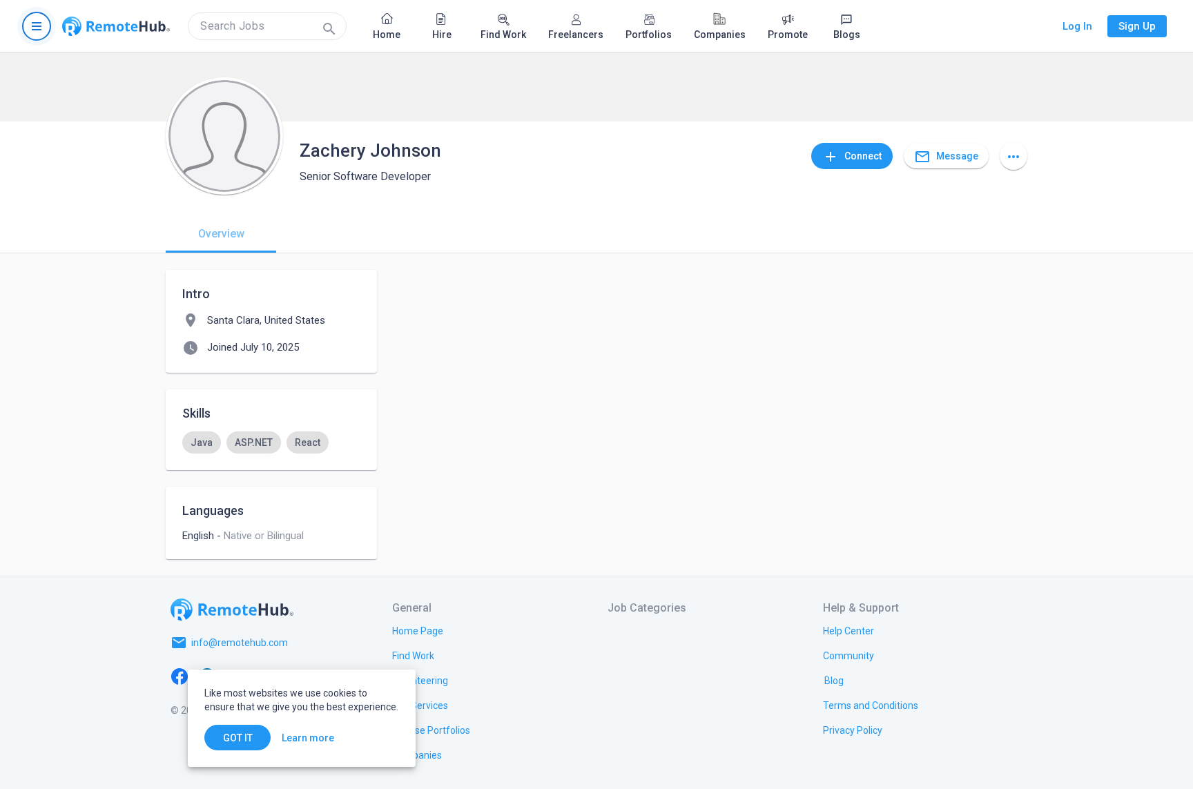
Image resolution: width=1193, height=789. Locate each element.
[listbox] (271, 442)
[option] (201, 442)
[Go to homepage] (116, 26)
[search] (267, 26)
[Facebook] (179, 676)
